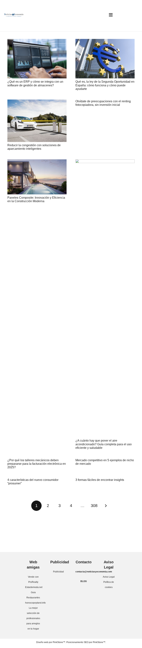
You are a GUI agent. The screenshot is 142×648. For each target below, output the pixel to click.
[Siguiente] (105, 505)
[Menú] (110, 14)
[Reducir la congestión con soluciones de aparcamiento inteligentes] (37, 121)
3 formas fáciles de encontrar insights (99, 479)
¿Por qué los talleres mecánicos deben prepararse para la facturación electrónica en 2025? (36, 464)
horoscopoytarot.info (35, 602)
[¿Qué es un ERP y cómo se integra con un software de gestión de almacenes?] (37, 58)
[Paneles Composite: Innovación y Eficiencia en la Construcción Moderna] (37, 176)
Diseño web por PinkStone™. (51, 642)
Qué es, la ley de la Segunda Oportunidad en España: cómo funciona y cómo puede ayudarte (104, 85)
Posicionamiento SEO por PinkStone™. (86, 642)
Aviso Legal (109, 577)
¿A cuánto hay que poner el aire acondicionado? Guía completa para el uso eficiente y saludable (103, 444)
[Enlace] (14, 15)
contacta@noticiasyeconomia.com (93, 571)
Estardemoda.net (33, 587)
